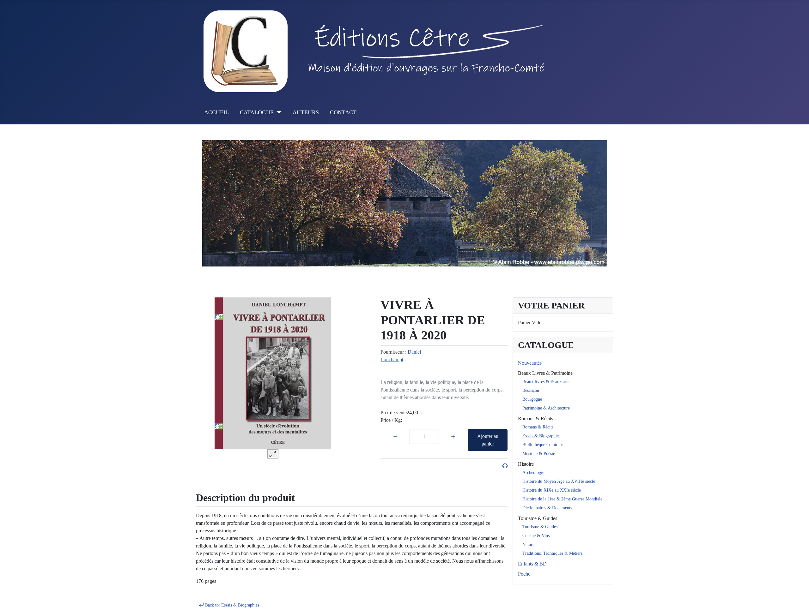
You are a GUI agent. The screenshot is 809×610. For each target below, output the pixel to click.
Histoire (526, 464)
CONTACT (343, 112)
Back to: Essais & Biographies (231, 605)
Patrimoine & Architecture (546, 408)
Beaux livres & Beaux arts (545, 381)
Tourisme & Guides (537, 518)
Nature (528, 544)
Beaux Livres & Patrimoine (545, 373)
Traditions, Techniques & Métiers (552, 553)
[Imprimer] (505, 465)
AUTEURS (306, 112)
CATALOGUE (257, 112)
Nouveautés (530, 363)
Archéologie (533, 472)
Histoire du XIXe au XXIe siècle (551, 490)
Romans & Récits (535, 418)
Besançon (530, 390)
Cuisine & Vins (536, 535)
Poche (524, 574)
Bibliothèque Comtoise (542, 444)
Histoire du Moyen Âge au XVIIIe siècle (558, 481)
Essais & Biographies (541, 436)
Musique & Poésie (538, 453)
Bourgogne (532, 399)
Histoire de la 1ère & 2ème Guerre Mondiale (562, 499)
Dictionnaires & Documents (547, 507)
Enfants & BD (532, 563)
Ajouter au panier (487, 440)
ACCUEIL (216, 112)
